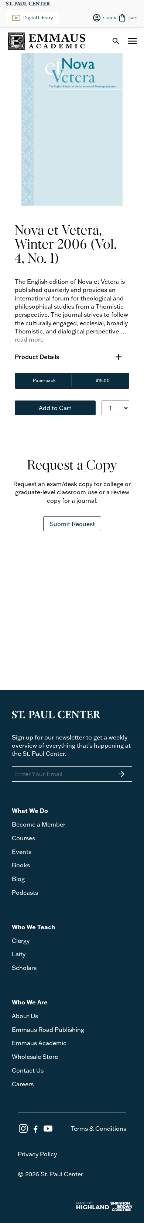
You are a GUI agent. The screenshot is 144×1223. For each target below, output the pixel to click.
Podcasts (25, 892)
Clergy (21, 940)
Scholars (24, 967)
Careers (23, 1084)
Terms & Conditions (98, 1128)
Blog (18, 879)
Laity (18, 954)
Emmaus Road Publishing (48, 1029)
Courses (23, 838)
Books (21, 865)
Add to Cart (55, 408)
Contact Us (28, 1070)
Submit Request (72, 524)
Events (21, 851)
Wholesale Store (35, 1056)
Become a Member (38, 824)
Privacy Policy (37, 1154)
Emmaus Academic (39, 1043)
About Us (25, 1016)
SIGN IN (104, 17)
